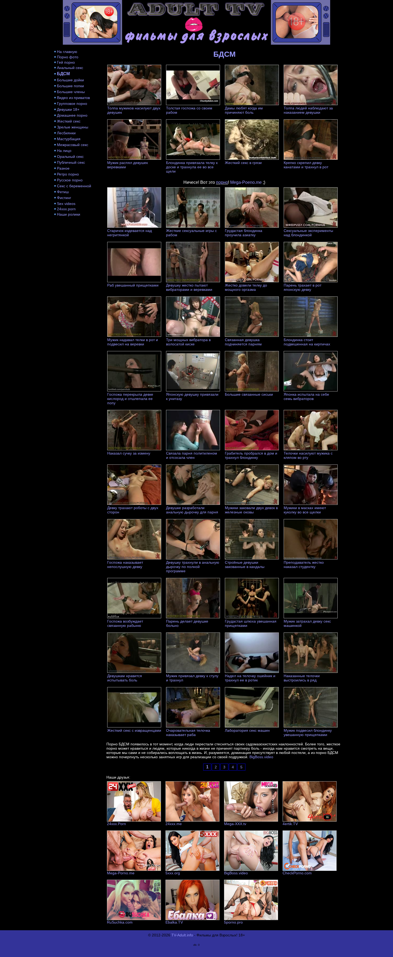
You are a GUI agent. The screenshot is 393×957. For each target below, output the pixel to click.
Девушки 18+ (68, 109)
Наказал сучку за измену (128, 453)
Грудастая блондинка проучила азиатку (243, 232)
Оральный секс (70, 156)
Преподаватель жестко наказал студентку (304, 564)
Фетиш (63, 192)
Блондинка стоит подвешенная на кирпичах (307, 342)
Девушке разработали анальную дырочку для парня (192, 510)
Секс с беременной (74, 186)
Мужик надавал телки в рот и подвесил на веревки (132, 342)
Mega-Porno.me (120, 873)
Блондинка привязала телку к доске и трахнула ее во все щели (192, 167)
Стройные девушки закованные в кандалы (244, 564)
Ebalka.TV (174, 922)
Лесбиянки (66, 133)
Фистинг (64, 198)
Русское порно (70, 180)
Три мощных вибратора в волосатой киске (188, 342)
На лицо (64, 150)
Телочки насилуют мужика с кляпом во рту (308, 455)
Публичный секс (71, 162)
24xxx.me (173, 824)
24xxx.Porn (116, 824)
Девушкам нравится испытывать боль (124, 678)
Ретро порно (68, 174)
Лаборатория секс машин (247, 730)
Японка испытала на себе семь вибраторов (306, 396)
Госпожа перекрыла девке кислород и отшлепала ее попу (130, 398)
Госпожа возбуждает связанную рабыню (125, 623)
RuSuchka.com (120, 922)
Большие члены (71, 92)
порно (222, 182)
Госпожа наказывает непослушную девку (125, 564)
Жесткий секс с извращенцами (134, 730)
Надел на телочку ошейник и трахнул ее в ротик (250, 678)
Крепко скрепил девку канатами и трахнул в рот (306, 165)
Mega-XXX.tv (235, 824)
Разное (63, 168)
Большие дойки (70, 80)
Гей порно (66, 62)
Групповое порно (72, 103)
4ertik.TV (290, 824)
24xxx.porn (66, 209)
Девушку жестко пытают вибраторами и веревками (189, 287)
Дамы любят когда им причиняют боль (244, 110)
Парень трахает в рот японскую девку (302, 287)
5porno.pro (233, 922)
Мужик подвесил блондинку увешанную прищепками (308, 732)
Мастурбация (68, 139)
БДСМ (63, 73)
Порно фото (67, 57)
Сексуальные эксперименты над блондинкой (308, 232)
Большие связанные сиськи (249, 394)
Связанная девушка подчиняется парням (243, 342)
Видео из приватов (73, 98)
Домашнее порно (72, 115)
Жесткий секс (68, 121)
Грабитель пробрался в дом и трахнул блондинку (251, 455)
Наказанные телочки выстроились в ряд (302, 678)
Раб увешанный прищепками (133, 285)
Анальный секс (70, 68)
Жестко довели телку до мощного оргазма (246, 287)
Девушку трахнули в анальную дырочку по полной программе (192, 566)
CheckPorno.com (297, 873)
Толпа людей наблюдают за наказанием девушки (308, 110)
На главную (67, 51)
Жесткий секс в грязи (243, 163)
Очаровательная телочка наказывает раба (188, 732)
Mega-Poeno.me (246, 182)
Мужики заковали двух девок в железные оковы (251, 510)
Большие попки (70, 86)
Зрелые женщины (72, 127)
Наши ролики (68, 214)
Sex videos (66, 203)
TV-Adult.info (182, 935)
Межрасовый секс (72, 145)
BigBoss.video (261, 757)
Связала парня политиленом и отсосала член (191, 455)
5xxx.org (172, 873)
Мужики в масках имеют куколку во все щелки (305, 510)
